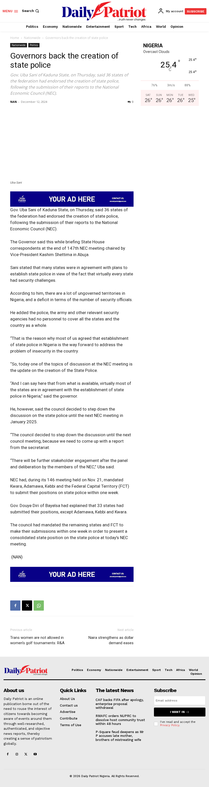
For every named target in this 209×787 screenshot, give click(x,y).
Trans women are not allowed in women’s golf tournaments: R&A (37, 640)
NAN (13, 102)
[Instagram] (17, 754)
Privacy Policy (169, 725)
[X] (27, 605)
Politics (34, 45)
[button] (31, 11)
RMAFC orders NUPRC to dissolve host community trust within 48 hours (120, 720)
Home (14, 38)
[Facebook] (15, 605)
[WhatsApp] (39, 605)
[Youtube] (35, 754)
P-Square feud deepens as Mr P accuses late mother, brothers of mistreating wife (120, 736)
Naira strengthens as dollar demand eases (111, 640)
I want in (177, 712)
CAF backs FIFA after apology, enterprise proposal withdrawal (120, 704)
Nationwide (32, 38)
